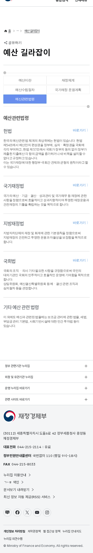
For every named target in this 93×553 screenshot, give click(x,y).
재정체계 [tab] (68, 80)
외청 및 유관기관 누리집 (19, 377)
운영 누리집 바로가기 (17, 388)
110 (49, 456)
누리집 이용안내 (15, 475)
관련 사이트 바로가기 (17, 399)
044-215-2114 (29, 447)
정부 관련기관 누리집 (17, 366)
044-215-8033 (23, 464)
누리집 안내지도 (72, 531)
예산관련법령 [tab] (24, 99)
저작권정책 (34, 531)
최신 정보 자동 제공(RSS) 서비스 (27, 497)
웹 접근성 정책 (51, 531)
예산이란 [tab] (25, 80)
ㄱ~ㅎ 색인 (11, 482)
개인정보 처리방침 (14, 531)
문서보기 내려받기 (16, 490)
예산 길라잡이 (32, 31)
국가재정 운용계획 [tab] (68, 90)
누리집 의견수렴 (13, 539)
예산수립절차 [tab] (24, 90)
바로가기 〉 (81, 130)
